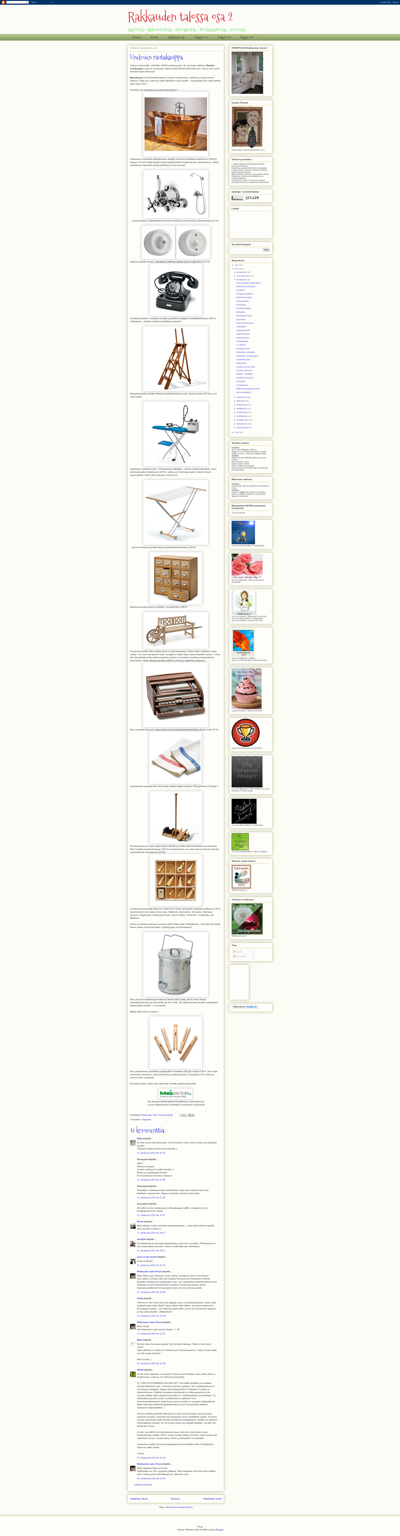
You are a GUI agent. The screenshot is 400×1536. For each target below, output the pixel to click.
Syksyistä (240, 381)
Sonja (140, 1298)
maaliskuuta (243, 420)
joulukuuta (242, 272)
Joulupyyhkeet (243, 330)
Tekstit (238, 952)
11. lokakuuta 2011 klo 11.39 (151, 1197)
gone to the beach (147, 1257)
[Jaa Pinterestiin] (193, 1115)
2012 (236, 265)
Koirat (154, 37)
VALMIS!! (240, 290)
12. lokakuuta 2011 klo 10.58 (151, 1292)
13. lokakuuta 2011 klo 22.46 (151, 1363)
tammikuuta (243, 428)
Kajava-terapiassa (245, 323)
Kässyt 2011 (224, 37)
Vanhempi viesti (212, 1498)
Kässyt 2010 (201, 37)
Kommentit (240, 956)
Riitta (140, 1138)
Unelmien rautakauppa (247, 356)
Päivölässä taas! (244, 316)
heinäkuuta (242, 405)
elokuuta (241, 401)
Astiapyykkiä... (243, 301)
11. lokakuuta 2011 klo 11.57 (151, 1215)
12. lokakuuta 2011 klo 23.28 (151, 1316)
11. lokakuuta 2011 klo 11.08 (151, 1179)
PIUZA (140, 1370)
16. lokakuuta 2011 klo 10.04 (151, 1478)
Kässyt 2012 (247, 37)
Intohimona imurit (245, 378)
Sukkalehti (241, 327)
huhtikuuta (242, 416)
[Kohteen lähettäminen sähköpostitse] (181, 1115)
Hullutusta (241, 363)
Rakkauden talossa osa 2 (180, 16)
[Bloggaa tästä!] (184, 1115)
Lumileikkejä (242, 341)
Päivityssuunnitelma (246, 287)
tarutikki (141, 1239)
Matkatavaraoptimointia (248, 389)
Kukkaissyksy (242, 338)
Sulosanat (241, 305)
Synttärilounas (243, 360)
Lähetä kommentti (143, 1484)
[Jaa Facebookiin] (190, 1115)
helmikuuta (242, 424)
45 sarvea (240, 320)
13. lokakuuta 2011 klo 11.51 (151, 1333)
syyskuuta (242, 397)
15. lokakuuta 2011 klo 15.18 (151, 1457)
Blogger (219, 1529)
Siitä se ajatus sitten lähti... (249, 283)
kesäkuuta (242, 409)
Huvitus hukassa (244, 371)
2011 (236, 269)
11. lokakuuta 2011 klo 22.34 (151, 1265)
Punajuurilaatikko (244, 294)
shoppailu (146, 1119)
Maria (140, 1340)
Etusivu (136, 37)
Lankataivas (242, 385)
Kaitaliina (240, 312)
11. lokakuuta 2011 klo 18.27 (151, 1233)
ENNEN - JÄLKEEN (244, 374)
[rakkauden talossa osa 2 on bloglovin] (245, 1008)
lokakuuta (242, 280)
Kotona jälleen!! (243, 392)
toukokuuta (242, 412)
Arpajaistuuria (243, 349)
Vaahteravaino (243, 334)
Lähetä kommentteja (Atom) (179, 1507)
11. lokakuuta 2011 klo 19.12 (151, 1250)
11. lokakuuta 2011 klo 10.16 (151, 1153)
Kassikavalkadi (243, 308)
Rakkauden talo (176, 37)
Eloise (140, 1221)
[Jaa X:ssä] (187, 1115)
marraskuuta (243, 276)
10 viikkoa (240, 345)
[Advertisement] (247, 981)
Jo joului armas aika (245, 367)
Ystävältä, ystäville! (245, 352)
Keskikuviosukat (244, 298)
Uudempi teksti (139, 1498)
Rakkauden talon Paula (149, 1271)
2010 (236, 432)
